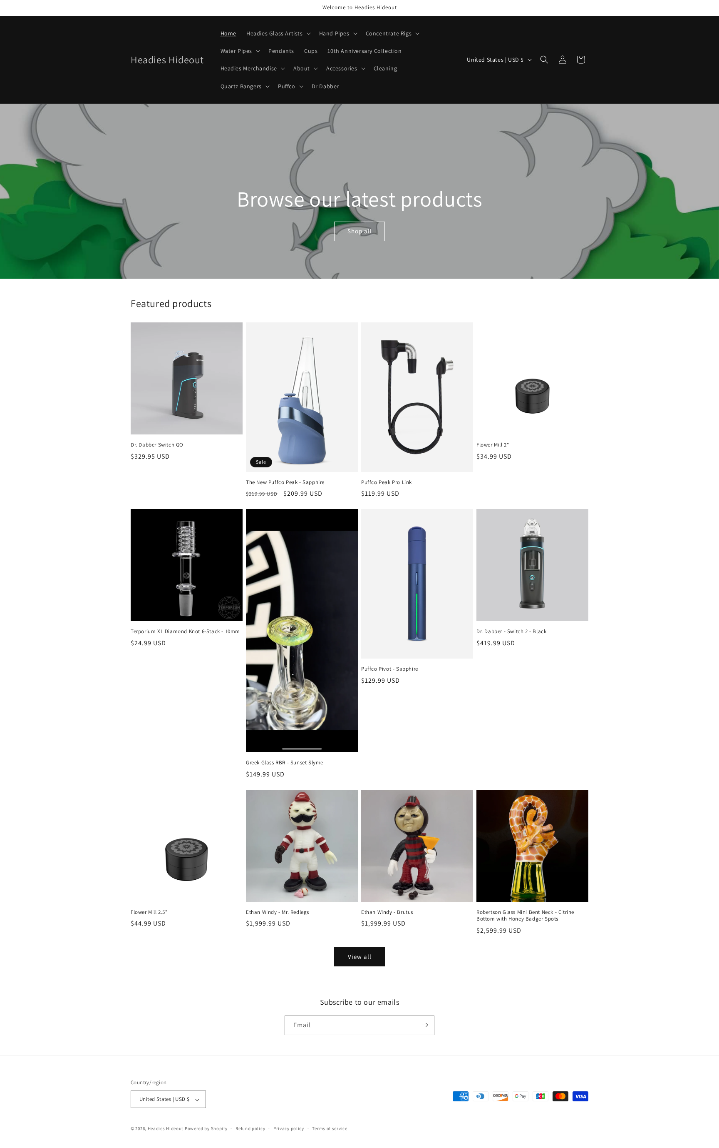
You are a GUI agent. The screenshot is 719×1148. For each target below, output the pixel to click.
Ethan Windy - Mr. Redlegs (277, 912)
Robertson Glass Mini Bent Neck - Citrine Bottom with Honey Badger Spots (525, 916)
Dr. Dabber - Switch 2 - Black (511, 631)
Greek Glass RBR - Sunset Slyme (284, 762)
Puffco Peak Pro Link (386, 482)
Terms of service (329, 1128)
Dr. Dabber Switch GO (157, 445)
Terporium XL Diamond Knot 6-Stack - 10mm (185, 631)
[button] (277, 33)
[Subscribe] (425, 1025)
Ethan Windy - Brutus (387, 912)
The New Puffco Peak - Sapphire (285, 482)
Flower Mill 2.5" (149, 912)
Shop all (359, 231)
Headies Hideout (166, 1129)
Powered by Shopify (206, 1129)
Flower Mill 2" (492, 445)
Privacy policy (288, 1128)
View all (360, 957)
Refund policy (250, 1128)
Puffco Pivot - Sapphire (389, 669)
